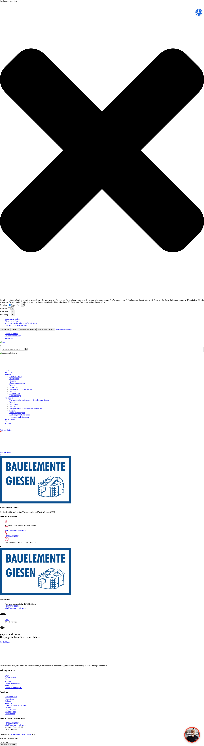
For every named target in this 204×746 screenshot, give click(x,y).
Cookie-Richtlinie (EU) (13, 688)
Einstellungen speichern (46, 329)
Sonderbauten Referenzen (19, 417)
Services (8, 374)
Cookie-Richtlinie (11, 334)
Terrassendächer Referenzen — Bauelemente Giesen (29, 400)
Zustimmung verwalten (8, 745)
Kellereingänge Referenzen (19, 415)
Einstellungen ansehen (28, 329)
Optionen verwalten (12, 319)
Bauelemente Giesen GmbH (20, 734)
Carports (12, 381)
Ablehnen (14, 329)
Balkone (12, 385)
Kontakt (8, 423)
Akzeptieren (5, 329)
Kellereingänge (15, 396)
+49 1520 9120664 (12, 536)
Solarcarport (14, 387)
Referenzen (9, 398)
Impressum (9, 338)
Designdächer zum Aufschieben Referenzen (25, 408)
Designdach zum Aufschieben (20, 389)
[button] (102, 150)
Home (7, 370)
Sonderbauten (14, 394)
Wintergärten (14, 379)
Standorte (8, 372)
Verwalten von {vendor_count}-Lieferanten (21, 323)
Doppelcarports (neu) (17, 383)
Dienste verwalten (11, 321)
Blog (6, 421)
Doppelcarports (10, 709)
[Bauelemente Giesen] (2, 342)
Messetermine (10, 419)
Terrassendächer (15, 377)
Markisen (12, 391)
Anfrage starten (5, 430)
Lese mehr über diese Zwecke (16, 325)
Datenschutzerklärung (13, 336)
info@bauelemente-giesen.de (15, 530)
